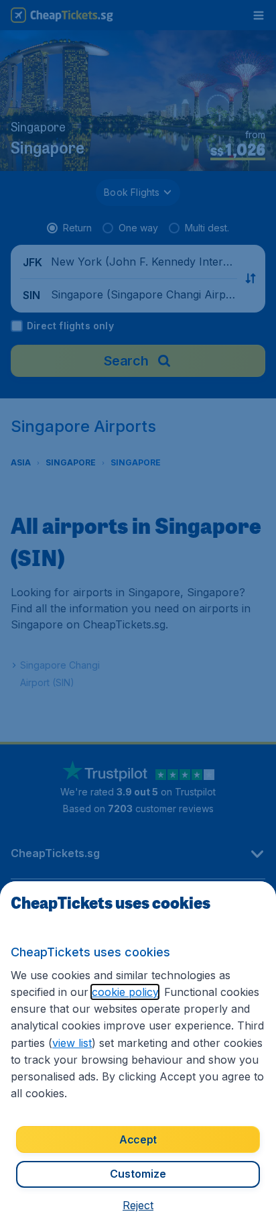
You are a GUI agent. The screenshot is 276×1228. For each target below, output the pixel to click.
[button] (138, 1205)
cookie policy (125, 992)
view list (72, 1043)
